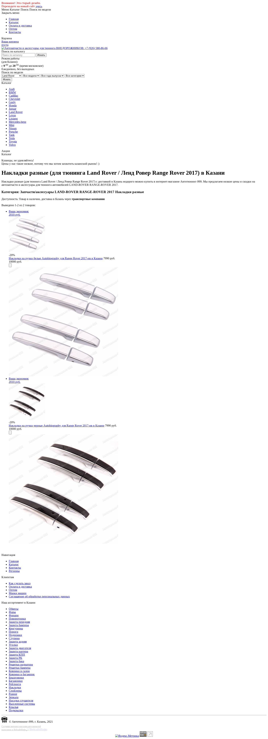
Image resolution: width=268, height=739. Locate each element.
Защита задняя (18, 641)
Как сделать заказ (19, 583)
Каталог (14, 22)
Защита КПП (17, 654)
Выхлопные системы (22, 703)
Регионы (14, 570)
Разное (13, 694)
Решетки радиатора (21, 664)
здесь (39, 6)
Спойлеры (15, 690)
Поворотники (17, 618)
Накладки (15, 687)
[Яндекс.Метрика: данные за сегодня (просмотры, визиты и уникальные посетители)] (127, 736)
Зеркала (13, 697)
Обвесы (13, 608)
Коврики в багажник (22, 674)
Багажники (16, 680)
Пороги (13, 631)
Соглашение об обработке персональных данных (39, 596)
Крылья (13, 707)
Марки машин (17, 593)
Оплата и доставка (20, 25)
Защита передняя (19, 621)
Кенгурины (16, 628)
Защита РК (15, 657)
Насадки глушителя (21, 700)
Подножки (15, 635)
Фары (12, 612)
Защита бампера (19, 625)
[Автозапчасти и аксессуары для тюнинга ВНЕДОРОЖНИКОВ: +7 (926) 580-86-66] (54, 48)
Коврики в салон (19, 671)
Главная (14, 19)
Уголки (13, 644)
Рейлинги (15, 684)
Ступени (14, 638)
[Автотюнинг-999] (4, 721)
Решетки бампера (19, 667)
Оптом (13, 28)
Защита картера (18, 651)
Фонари (14, 615)
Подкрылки (16, 710)
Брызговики (16, 677)
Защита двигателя (20, 648)
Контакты (15, 32)
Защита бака (16, 661)
